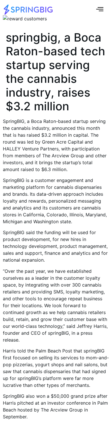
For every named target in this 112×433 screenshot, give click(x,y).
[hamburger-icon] (99, 9)
